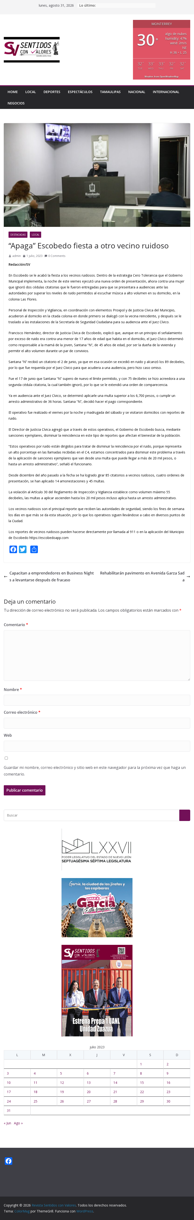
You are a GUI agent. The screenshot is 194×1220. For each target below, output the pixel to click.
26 (62, 1101)
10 (9, 1082)
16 (168, 1082)
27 (89, 1101)
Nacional (136, 92)
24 (9, 1101)
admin (16, 256)
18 (35, 1092)
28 (115, 1101)
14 (115, 1082)
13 (89, 1082)
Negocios (16, 103)
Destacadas (18, 234)
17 (9, 1092)
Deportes (52, 92)
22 (142, 1092)
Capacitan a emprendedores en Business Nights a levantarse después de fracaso (51, 576)
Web (8, 735)
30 (168, 1101)
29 (142, 1101)
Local (30, 92)
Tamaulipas (110, 92)
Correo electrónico (22, 712)
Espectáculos (80, 92)
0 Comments (56, 256)
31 (9, 1110)
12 (62, 1082)
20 (89, 1092)
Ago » (18, 1123)
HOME (13, 92)
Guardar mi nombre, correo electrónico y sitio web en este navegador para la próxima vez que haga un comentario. (95, 771)
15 (142, 1082)
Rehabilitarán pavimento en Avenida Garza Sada (142, 576)
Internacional (166, 92)
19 (62, 1092)
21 (115, 1092)
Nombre (13, 689)
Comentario (16, 624)
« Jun (7, 1123)
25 (35, 1101)
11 (35, 1082)
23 (168, 1092)
